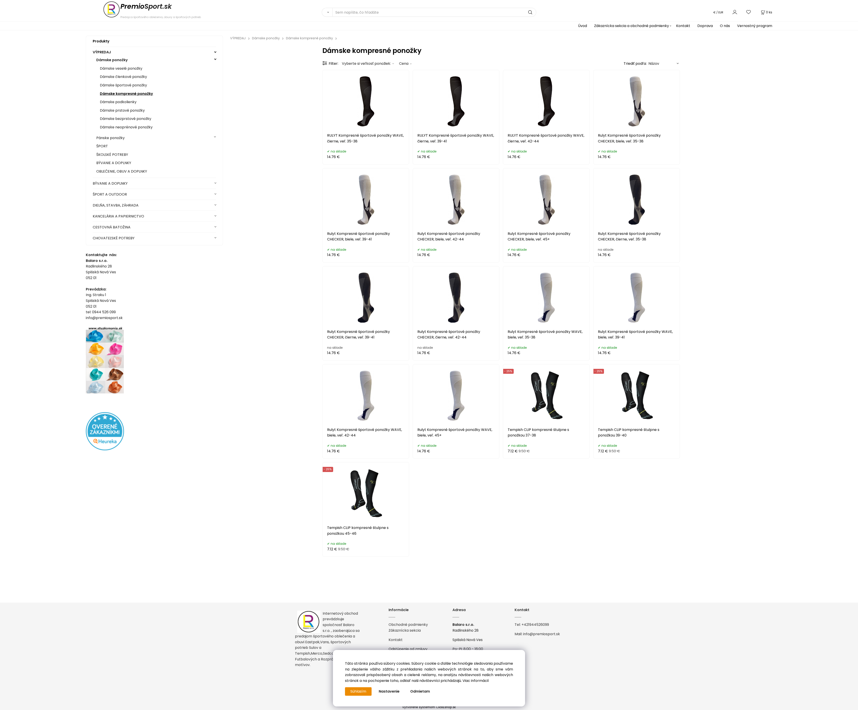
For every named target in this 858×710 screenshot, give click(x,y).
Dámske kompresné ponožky (126, 93)
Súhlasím (358, 691)
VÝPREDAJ (102, 52)
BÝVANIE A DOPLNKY (113, 162)
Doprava (705, 25)
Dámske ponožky (112, 60)
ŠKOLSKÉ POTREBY (112, 154)
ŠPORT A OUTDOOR (110, 194)
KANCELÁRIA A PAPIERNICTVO (118, 216)
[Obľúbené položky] (748, 12)
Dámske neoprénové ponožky (126, 127)
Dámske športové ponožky (123, 85)
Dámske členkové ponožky (123, 76)
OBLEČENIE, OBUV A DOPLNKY (121, 171)
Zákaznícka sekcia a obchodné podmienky (631, 25)
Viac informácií (476, 680)
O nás (725, 25)
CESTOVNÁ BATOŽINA (111, 227)
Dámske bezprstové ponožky (125, 118)
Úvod (582, 25)
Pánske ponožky (110, 137)
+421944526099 (535, 624)
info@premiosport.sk (541, 634)
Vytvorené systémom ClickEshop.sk (429, 707)
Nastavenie (389, 691)
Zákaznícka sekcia (405, 630)
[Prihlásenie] (734, 12)
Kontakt (683, 25)
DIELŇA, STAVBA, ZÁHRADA (116, 205)
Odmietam (420, 691)
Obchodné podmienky (408, 624)
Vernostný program (754, 25)
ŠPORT (102, 146)
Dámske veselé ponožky (121, 68)
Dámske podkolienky (118, 101)
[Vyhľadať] (327, 12)
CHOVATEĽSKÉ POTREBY (114, 238)
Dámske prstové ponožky (122, 110)
